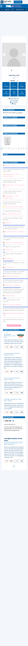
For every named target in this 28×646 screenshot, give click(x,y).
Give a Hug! (12, 80)
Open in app (18, 2)
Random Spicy (20, 9)
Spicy (12, 9)
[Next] (26, 148)
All (2, 9)
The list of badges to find (14, 325)
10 (23, 148)
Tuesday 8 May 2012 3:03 (9, 424)
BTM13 (7, 421)
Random (7, 9)
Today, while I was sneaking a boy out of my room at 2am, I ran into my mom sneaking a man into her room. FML (14, 342)
